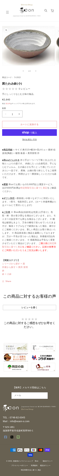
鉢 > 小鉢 (7, 274)
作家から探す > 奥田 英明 (15, 267)
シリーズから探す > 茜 (13, 263)
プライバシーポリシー (19, 465)
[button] (7, 12)
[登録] (44, 395)
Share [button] (8, 281)
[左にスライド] (23, 71)
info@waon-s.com (20, 421)
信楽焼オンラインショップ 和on (25, 461)
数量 (4, 108)
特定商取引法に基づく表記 (33, 188)
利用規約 (34, 465)
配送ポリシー (45, 465)
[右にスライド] (36, 71)
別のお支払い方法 (29, 139)
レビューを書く (29, 307)
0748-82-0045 (17, 417)
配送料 (8, 103)
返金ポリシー (48, 461)
